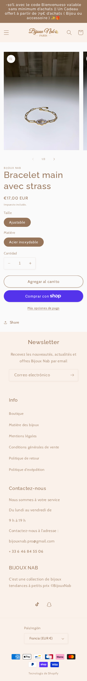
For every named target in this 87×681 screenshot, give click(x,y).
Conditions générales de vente (34, 447)
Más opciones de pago (43, 308)
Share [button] (14, 322)
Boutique (16, 413)
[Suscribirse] (72, 375)
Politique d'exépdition (27, 469)
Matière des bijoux (24, 425)
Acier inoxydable (23, 242)
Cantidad (10, 253)
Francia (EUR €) (41, 638)
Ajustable (17, 222)
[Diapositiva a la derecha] (54, 159)
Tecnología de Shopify (43, 673)
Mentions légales (23, 436)
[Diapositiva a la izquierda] (33, 159)
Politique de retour (24, 458)
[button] (6, 32)
